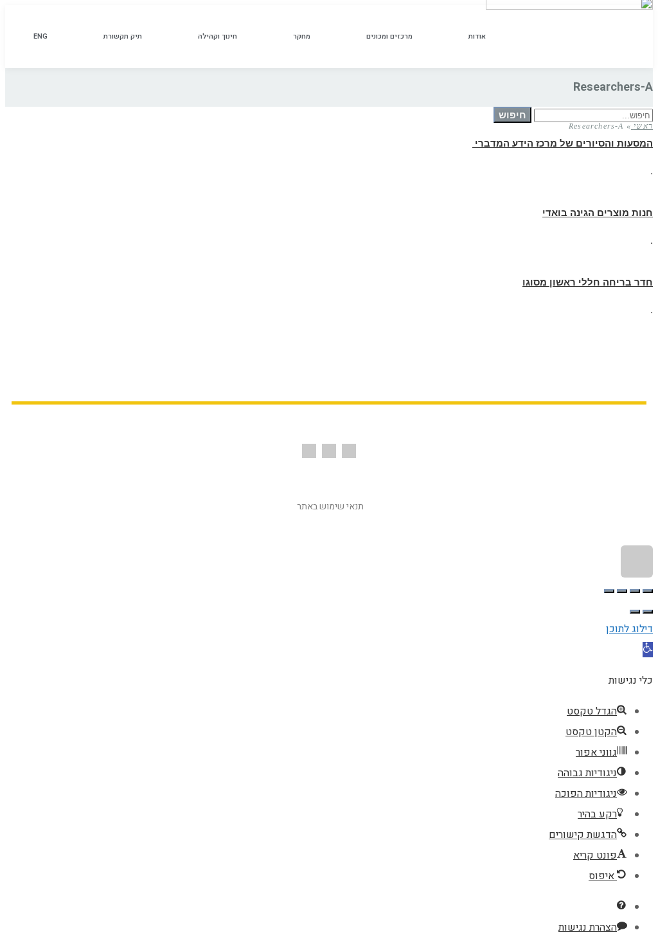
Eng (40, 36)
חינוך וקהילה (217, 36)
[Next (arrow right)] (635, 612)
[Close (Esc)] (648, 591)
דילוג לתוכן (629, 629)
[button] (648, 649)
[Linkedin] (309, 451)
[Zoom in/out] (609, 591)
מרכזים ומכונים (389, 36)
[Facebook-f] (349, 451)
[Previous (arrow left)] (648, 612)
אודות (477, 36)
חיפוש (512, 115)
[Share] (635, 591)
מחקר (301, 36)
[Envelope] (329, 451)
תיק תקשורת (122, 36)
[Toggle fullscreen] (622, 591)
